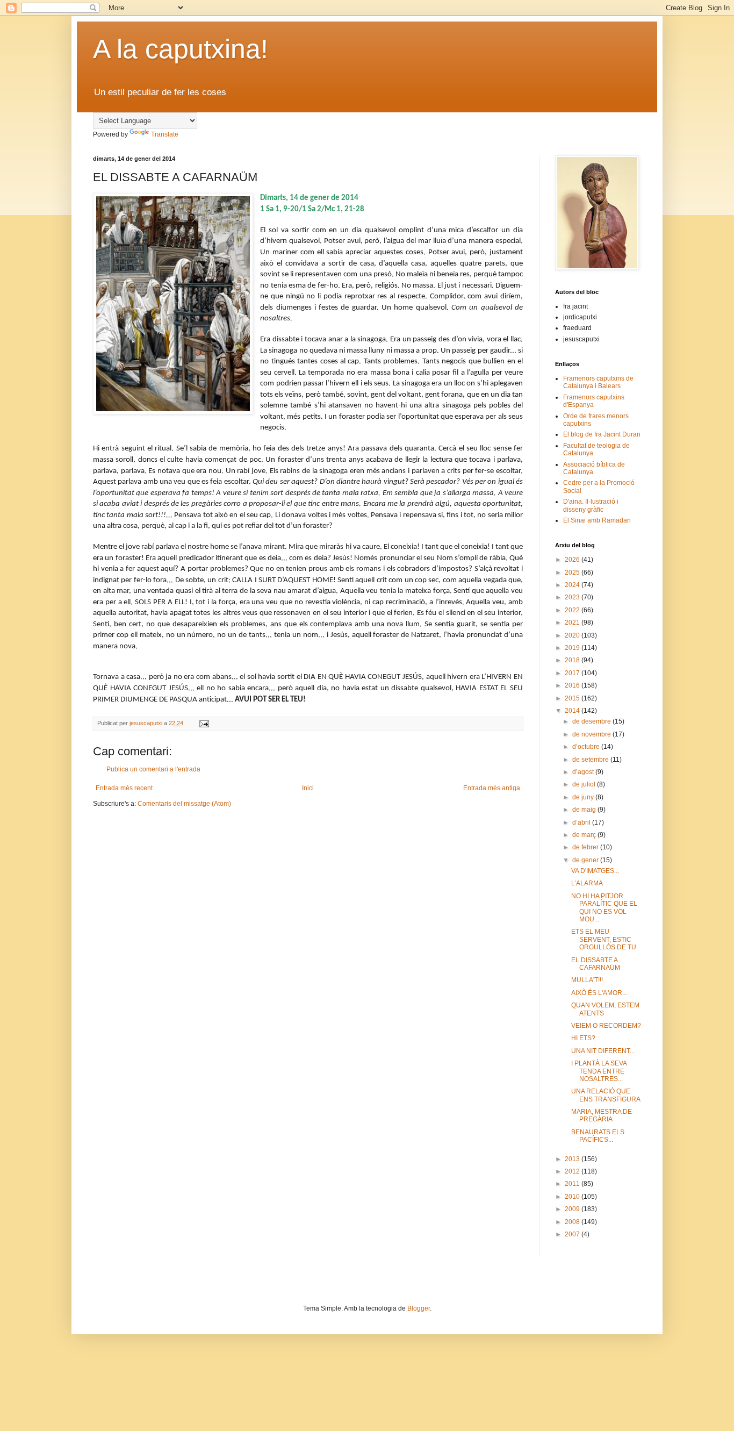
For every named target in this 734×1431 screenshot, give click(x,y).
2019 (573, 648)
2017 (573, 673)
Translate (164, 134)
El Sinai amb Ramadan (597, 520)
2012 (573, 1171)
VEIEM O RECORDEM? (606, 1025)
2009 (573, 1209)
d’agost (583, 772)
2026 (573, 559)
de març (585, 835)
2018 (573, 660)
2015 (573, 698)
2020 (573, 635)
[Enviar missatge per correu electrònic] (204, 723)
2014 (573, 710)
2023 (573, 597)
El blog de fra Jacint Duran (602, 434)
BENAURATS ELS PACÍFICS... (597, 1135)
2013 (573, 1159)
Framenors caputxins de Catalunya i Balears (598, 382)
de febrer (586, 847)
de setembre (591, 759)
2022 (573, 610)
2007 (573, 1234)
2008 (573, 1222)
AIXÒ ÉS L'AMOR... (599, 993)
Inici (308, 788)
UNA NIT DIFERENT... (603, 1051)
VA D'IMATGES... (595, 871)
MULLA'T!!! (587, 980)
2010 (573, 1196)
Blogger (418, 1308)
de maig (585, 809)
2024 (573, 585)
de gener (586, 860)
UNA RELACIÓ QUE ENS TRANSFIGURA (606, 1095)
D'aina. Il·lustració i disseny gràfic (590, 505)
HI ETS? (583, 1038)
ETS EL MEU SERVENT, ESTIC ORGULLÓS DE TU (603, 939)
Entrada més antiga (491, 788)
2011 (573, 1183)
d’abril (582, 822)
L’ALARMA (587, 883)
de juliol (584, 784)
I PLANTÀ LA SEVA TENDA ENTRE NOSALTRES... (599, 1071)
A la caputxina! (180, 49)
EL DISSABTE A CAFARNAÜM (595, 963)
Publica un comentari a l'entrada (153, 769)
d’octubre (586, 746)
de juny (583, 797)
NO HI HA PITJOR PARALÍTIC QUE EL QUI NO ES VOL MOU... (604, 907)
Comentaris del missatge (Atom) (184, 803)
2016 (573, 685)
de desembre (592, 721)
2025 (573, 572)
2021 (573, 622)
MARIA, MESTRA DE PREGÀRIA (601, 1115)
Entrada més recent (124, 788)
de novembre (592, 734)
